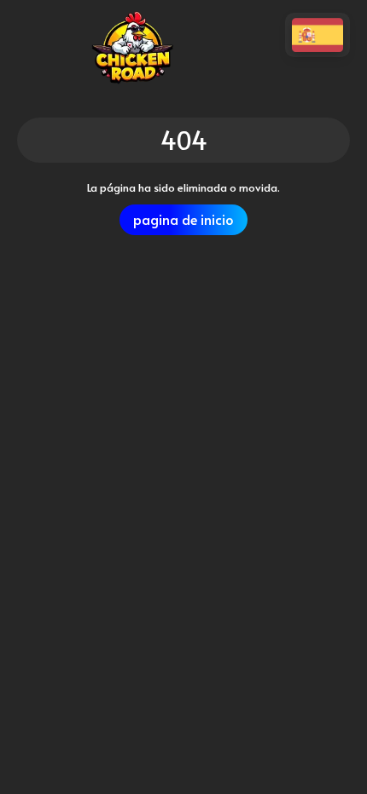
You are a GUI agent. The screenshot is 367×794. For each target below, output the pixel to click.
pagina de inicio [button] (183, 219)
